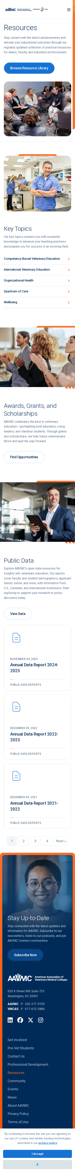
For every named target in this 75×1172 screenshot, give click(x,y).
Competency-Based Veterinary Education (32, 259)
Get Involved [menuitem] (17, 1040)
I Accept (37, 1154)
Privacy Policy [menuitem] (18, 1114)
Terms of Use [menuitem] (18, 1122)
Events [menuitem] (13, 1089)
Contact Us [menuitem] (16, 1056)
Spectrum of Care (16, 291)
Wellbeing (10, 302)
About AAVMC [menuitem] (18, 1105)
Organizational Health (18, 280)
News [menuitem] (12, 1097)
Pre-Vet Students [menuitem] (21, 1048)
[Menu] (69, 9)
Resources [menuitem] (16, 1073)
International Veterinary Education (27, 269)
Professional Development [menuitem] (28, 1064)
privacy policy (47, 1143)
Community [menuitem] (17, 1081)
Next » (61, 841)
